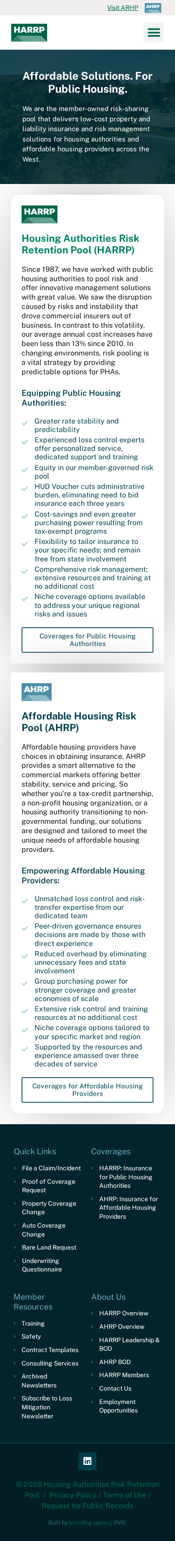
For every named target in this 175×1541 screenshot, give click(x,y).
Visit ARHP (122, 7)
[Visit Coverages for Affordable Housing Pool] (37, 692)
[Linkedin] (87, 1461)
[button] (154, 32)
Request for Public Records (87, 1506)
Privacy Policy (72, 1495)
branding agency (90, 1523)
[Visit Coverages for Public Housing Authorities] (39, 214)
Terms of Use (124, 1495)
